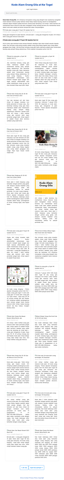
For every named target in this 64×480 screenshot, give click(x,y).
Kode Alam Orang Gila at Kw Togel (32, 4)
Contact (26, 478)
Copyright (41, 478)
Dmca (22, 478)
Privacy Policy (33, 478)
